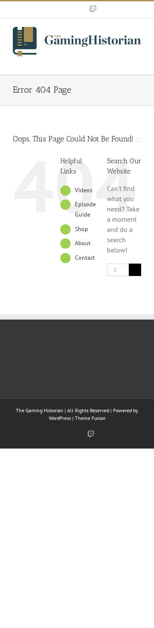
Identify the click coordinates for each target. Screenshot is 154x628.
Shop (81, 229)
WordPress (60, 418)
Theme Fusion (90, 418)
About (83, 243)
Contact (85, 257)
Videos (83, 190)
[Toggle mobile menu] (137, 61)
